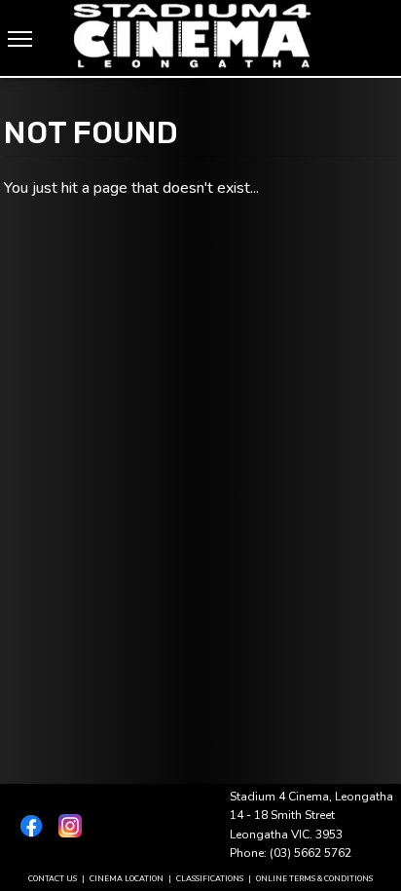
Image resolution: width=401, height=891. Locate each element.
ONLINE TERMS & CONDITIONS (314, 878)
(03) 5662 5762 (310, 853)
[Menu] (20, 39)
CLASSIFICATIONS (209, 878)
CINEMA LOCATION (127, 878)
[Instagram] (66, 825)
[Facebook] (27, 825)
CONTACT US (52, 878)
